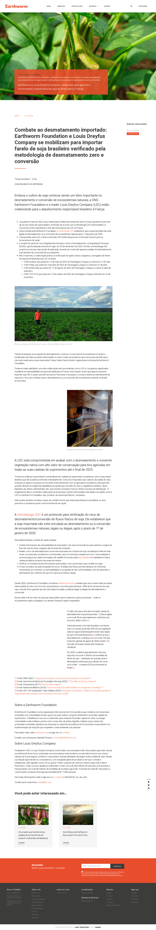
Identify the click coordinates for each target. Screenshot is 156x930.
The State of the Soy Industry (82, 681)
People (34, 911)
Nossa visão (36, 896)
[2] (88, 620)
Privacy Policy (84, 927)
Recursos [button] (93, 6)
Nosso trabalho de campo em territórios (14, 897)
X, (54, 777)
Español (109, 899)
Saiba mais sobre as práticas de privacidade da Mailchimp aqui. (106, 875)
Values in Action (37, 902)
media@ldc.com (44, 782)
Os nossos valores (38, 899)
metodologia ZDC (29, 514)
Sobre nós (61, 6)
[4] (107, 641)
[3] (94, 634)
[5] (73, 667)
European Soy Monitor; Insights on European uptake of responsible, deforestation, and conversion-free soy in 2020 (63, 692)
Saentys (98, 927)
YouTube (134, 896)
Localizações (87, 889)
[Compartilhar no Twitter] (148, 784)
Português (143, 6)
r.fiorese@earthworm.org (64, 737)
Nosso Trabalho (14, 889)
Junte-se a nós (77, 6)
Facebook (135, 899)
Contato (107, 6)
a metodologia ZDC (65, 231)
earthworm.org (42, 732)
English (108, 893)
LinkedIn (59, 777)
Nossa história (37, 905)
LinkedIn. (66, 732)
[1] (99, 614)
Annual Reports (37, 908)
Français (109, 896)
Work (49, 6)
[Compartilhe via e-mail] (148, 788)
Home (20, 74)
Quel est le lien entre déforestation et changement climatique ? (75, 687)
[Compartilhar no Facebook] (148, 781)
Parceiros (35, 918)
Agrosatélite (83, 557)
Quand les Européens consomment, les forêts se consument (63, 678)
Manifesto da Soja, (67, 583)
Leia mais (21, 843)
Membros (35, 914)
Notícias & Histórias (32, 74)
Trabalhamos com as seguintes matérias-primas (14, 903)
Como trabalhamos (14, 893)
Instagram (134, 902)
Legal (77, 927)
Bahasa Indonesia (112, 905)
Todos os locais (87, 893)
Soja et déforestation (51, 684)
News (17, 116)
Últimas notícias (87, 901)
